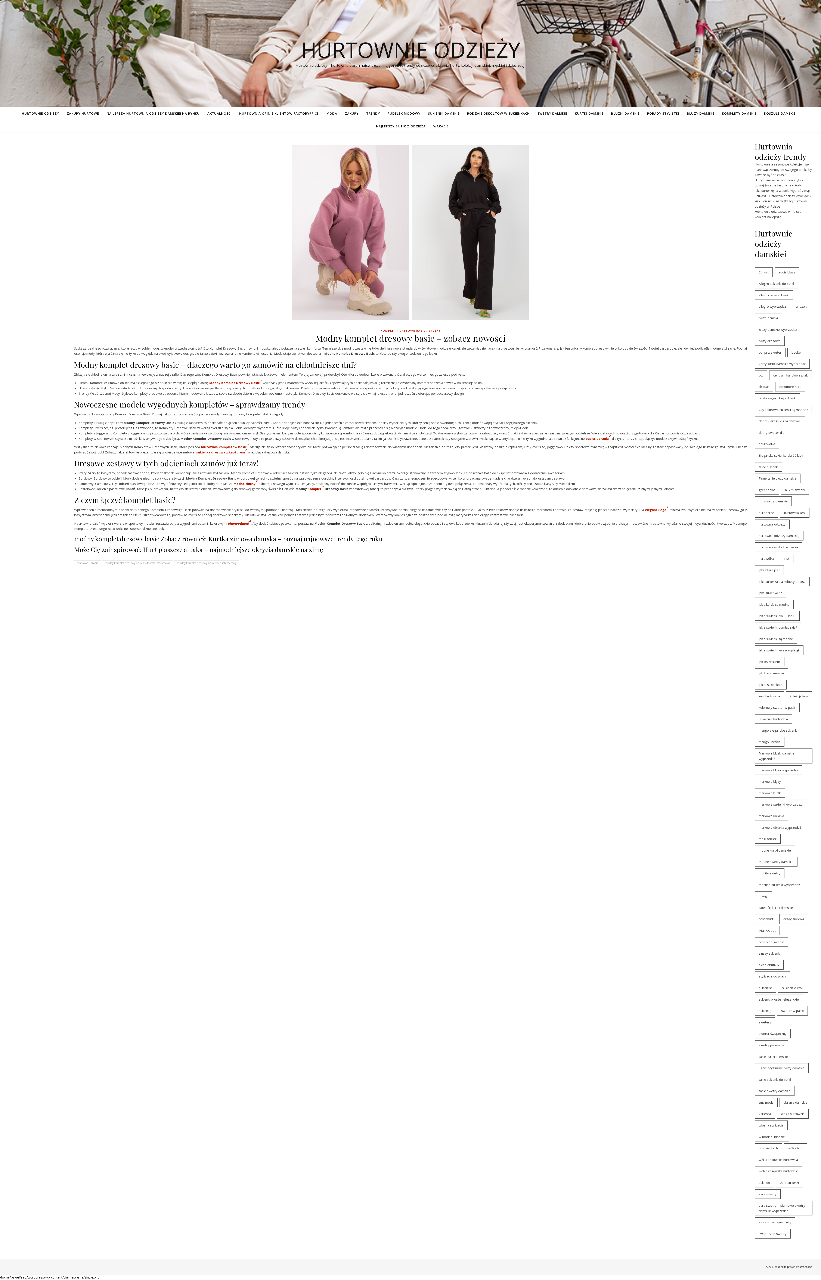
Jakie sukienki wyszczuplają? (779, 650)
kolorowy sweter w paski (777, 707)
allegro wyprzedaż (772, 306)
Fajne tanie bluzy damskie (777, 478)
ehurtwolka (767, 444)
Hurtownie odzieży (410, 49)
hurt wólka (766, 558)
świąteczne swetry (773, 1233)
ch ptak (764, 386)
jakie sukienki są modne (776, 639)
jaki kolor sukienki (771, 673)
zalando (764, 1182)
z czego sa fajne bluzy (775, 1222)
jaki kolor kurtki (769, 662)
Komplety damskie (739, 113)
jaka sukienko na (770, 593)
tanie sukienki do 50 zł (775, 1079)
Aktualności (219, 113)
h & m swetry (795, 490)
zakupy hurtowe (83, 113)
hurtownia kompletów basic (224, 447)
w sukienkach (768, 1148)
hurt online (766, 513)
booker (796, 352)
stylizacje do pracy (772, 976)
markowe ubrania (87, 563)
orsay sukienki (793, 919)
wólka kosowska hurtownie (778, 1171)
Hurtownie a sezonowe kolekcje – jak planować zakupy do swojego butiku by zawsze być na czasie (783, 169)
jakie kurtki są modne (774, 604)
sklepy (434, 330)
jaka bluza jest (769, 570)
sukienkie (765, 988)
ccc (761, 375)
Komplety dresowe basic (403, 330)
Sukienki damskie (443, 113)
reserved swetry (771, 942)
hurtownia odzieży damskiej (779, 535)
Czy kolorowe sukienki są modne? (783, 409)
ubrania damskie (795, 1102)
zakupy (352, 113)
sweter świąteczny (773, 1033)
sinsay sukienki (769, 953)
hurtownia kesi (794, 513)
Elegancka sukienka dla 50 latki (781, 455)
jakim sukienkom (771, 684)
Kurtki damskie (589, 113)
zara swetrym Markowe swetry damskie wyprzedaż (782, 1208)
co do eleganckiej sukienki (777, 398)
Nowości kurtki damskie (776, 907)
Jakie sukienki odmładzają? (778, 627)
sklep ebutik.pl (769, 965)
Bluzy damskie (700, 113)
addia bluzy (787, 272)
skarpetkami (238, 523)
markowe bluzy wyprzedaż (778, 770)
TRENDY (373, 113)
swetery (765, 1022)
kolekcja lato (799, 696)
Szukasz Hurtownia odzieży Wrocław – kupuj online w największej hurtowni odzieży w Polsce (783, 201)
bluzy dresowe (770, 341)
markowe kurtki (770, 793)
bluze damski (768, 318)
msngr (763, 896)
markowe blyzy (770, 781)
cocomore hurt (790, 386)
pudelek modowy (404, 113)
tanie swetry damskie (774, 1091)
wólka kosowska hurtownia (778, 1159)
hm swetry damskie (773, 501)
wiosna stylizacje (771, 1125)
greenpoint (767, 490)
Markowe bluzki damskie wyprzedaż (776, 756)
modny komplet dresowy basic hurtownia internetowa (137, 563)
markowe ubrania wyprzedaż (780, 827)
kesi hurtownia (769, 696)
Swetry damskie (552, 113)
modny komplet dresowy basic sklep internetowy (206, 563)
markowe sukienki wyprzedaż (780, 804)
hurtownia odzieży (772, 524)
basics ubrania (597, 438)
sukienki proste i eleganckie (779, 999)
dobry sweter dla (771, 432)
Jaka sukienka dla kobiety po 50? (782, 581)
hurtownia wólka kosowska (778, 547)
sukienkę (765, 1010)
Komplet (315, 489)
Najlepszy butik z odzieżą (401, 126)
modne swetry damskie (776, 861)
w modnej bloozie (772, 1137)
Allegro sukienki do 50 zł (776, 283)
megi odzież (768, 839)
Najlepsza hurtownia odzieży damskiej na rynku (153, 113)
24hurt (764, 272)
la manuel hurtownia (773, 719)
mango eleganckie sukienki (778, 730)
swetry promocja (771, 1045)
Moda (331, 113)
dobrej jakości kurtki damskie (780, 421)
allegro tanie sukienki (774, 295)
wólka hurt (795, 1148)
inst (786, 558)
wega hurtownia (793, 1114)
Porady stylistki (663, 113)
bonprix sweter (770, 352)
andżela (801, 306)
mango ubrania (769, 742)
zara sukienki (789, 1182)
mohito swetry (769, 873)
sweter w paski (792, 1010)
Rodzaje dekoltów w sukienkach (498, 113)
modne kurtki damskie (775, 850)
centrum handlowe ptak (790, 375)
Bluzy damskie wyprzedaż (778, 329)
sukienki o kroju (793, 988)
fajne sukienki (768, 467)
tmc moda (766, 1102)
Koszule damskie (780, 113)
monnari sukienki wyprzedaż (779, 885)
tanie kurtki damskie (773, 1056)
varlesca (765, 1114)
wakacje (441, 126)
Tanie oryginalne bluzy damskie (782, 1068)
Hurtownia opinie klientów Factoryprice (279, 113)
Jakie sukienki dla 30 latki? (777, 616)
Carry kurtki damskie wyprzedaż (782, 364)
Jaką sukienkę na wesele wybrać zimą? (782, 190)
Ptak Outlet (767, 930)
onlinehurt (766, 919)
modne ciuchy (244, 483)
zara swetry (768, 1194)
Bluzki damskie (625, 113)
